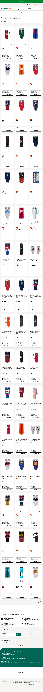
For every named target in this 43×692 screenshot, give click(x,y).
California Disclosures (21, 689)
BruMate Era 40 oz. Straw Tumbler (35, 403)
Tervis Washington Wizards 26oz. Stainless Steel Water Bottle (35, 332)
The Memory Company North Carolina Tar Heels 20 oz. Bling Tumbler (7, 224)
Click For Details (36, 633)
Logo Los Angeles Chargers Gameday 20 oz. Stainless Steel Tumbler (7, 584)
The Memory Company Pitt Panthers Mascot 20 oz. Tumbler (21, 476)
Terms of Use (8, 686)
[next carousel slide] (30, 1)
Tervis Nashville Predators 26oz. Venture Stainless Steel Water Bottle (21, 332)
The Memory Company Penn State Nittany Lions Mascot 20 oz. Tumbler (35, 117)
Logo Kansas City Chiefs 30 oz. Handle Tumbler (7, 440)
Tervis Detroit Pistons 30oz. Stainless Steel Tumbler (6, 260)
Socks (11, 614)
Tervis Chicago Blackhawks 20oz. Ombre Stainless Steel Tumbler (21, 548)
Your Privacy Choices (8, 689)
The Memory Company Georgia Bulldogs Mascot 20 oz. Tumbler (35, 81)
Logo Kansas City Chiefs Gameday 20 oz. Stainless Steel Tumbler (21, 224)
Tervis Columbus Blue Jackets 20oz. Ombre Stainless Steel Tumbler (7, 117)
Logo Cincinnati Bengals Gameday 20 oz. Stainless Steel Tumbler (21, 81)
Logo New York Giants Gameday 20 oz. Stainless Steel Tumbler (35, 45)
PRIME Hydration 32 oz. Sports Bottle (21, 583)
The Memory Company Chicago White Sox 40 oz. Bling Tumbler (35, 440)
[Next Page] (41, 602)
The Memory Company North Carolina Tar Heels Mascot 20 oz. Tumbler (21, 296)
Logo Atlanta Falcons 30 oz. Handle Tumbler (34, 368)
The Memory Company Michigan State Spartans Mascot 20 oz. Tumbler (21, 45)
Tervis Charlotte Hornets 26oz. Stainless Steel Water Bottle (21, 260)
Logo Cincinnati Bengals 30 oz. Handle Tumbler (35, 548)
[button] (6, 18)
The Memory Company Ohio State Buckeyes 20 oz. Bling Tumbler (7, 476)
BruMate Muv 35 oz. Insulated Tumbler (35, 224)
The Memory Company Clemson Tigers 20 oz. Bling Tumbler (35, 583)
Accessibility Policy (34, 686)
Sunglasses (22, 614)
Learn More (5, 620)
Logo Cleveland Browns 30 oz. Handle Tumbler (7, 332)
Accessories (5, 614)
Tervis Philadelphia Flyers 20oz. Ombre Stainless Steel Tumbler (21, 188)
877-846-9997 (32, 684)
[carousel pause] (32, 1)
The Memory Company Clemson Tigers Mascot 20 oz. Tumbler (35, 476)
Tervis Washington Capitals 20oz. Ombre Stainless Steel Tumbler (7, 368)
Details (25, 620)
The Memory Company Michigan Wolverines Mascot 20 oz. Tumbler (35, 152)
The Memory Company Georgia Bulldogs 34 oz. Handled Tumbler (7, 45)
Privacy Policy (21, 686)
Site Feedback (34, 689)
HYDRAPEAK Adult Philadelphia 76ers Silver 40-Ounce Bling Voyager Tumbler (35, 188)
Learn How (22, 663)
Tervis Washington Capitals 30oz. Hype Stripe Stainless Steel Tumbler (21, 512)
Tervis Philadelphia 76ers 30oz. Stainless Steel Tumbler (7, 404)
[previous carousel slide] (12, 1)
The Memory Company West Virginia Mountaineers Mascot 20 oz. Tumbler (7, 188)
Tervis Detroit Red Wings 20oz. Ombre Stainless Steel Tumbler (21, 404)
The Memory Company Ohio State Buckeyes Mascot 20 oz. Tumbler (21, 116)
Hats (8, 614)
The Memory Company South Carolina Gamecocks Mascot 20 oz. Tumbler (7, 296)
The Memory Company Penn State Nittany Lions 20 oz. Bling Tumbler (7, 81)
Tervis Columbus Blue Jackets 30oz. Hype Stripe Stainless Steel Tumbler (35, 296)
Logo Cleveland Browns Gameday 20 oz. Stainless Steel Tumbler (21, 440)
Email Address (4, 633)
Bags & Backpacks (15, 614)
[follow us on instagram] (22, 645)
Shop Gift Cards (12, 654)
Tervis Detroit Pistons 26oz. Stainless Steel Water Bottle (20, 152)
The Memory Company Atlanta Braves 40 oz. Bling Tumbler (35, 260)
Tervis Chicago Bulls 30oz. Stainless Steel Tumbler (6, 548)
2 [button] (38, 602)
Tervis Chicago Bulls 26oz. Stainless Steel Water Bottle (6, 152)
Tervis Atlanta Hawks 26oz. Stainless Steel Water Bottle (20, 368)
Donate (25, 625)
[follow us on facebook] (20, 645)
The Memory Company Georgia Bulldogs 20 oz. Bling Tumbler (35, 512)
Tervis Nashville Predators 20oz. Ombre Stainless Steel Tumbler (7, 512)
